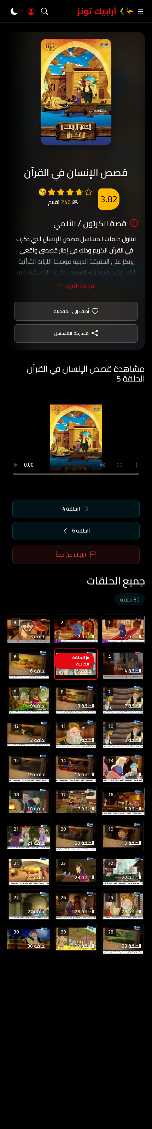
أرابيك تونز (97, 11)
